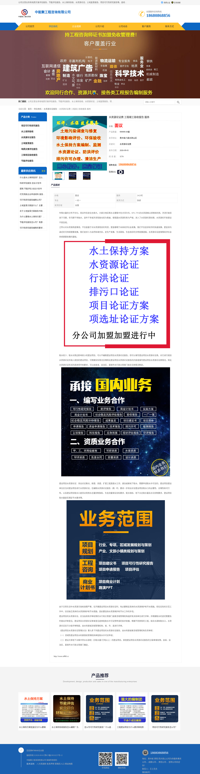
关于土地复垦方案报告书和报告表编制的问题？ (33, 211)
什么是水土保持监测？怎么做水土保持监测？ (33, 177)
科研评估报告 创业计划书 (30, 183)
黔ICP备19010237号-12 (53, 755)
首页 (30, 109)
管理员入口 (59, 764)
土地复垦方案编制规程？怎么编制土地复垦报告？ (171, 727)
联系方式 (169, 26)
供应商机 (53, 26)
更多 (43, 171)
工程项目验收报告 (29, 155)
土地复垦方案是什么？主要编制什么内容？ (33, 205)
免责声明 (50, 764)
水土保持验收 (27, 131)
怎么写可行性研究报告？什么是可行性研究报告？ (73, 727)
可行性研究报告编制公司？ (31, 200)
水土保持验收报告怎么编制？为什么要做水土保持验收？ (43, 727)
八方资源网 (41, 764)
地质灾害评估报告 (29, 149)
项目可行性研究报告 (30, 126)
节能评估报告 (27, 161)
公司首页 (30, 26)
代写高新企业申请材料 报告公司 (33, 194)
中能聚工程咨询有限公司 (36, 760)
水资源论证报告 (50, 109)
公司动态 (123, 26)
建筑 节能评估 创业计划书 (31, 189)
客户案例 (146, 26)
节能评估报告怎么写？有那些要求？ (33, 222)
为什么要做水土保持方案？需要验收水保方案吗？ (33, 217)
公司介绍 (99, 26)
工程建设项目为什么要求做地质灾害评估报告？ (104, 727)
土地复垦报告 (27, 143)
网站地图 (69, 764)
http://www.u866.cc (61, 656)
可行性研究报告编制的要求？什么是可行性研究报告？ (33, 228)
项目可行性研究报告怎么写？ (132, 727)
